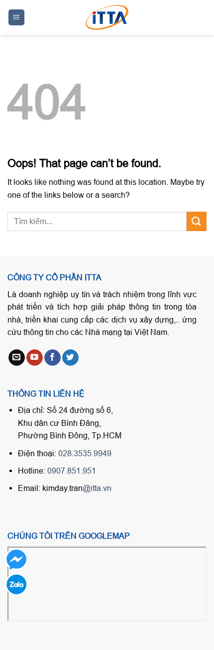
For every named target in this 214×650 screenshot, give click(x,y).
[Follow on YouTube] (34, 357)
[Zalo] (16, 584)
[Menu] (16, 17)
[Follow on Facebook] (52, 357)
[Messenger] (16, 559)
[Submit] (197, 221)
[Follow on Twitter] (70, 357)
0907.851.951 (71, 470)
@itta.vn (97, 488)
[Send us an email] (16, 357)
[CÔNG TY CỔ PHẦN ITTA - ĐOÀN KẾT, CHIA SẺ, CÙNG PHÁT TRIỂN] (107, 17)
